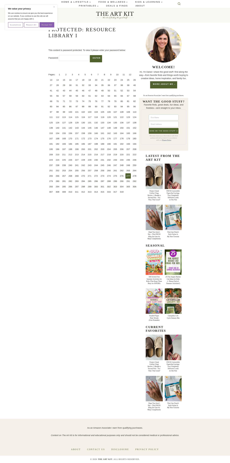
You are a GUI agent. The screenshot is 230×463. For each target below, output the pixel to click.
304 (122, 186)
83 (51, 106)
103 (89, 112)
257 (89, 170)
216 (96, 154)
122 (122, 117)
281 (64, 181)
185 (77, 144)
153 (51, 133)
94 (122, 106)
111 (51, 117)
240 (70, 165)
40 (134, 85)
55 (51, 96)
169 (64, 138)
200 (83, 149)
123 (128, 117)
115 (76, 117)
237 (51, 165)
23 (115, 80)
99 (64, 112)
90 (96, 106)
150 (122, 128)
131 (89, 122)
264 (134, 170)
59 (77, 96)
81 (128, 101)
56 (57, 96)
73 (77, 101)
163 (115, 133)
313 (89, 192)
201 (89, 149)
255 (77, 170)
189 (102, 144)
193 (128, 144)
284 (83, 181)
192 (122, 144)
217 (102, 154)
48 (96, 90)
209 (51, 154)
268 (70, 176)
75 (89, 101)
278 (134, 176)
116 (83, 117)
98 (57, 112)
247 (115, 165)
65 (115, 96)
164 (122, 133)
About (140, 6)
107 (115, 112)
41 (51, 90)
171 (77, 138)
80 (122, 101)
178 (122, 138)
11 (124, 74)
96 (134, 106)
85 (64, 106)
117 (89, 117)
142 (70, 128)
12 (130, 74)
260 (109, 170)
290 (122, 181)
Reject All (31, 25)
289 (115, 181)
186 (83, 144)
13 (51, 80)
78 (109, 101)
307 (51, 192)
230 (96, 160)
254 (70, 170)
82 (134, 101)
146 (96, 128)
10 (117, 74)
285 (89, 181)
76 (96, 101)
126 (57, 122)
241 (77, 165)
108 (122, 112)
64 (109, 96)
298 (83, 186)
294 (57, 186)
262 (122, 170)
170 (70, 138)
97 (51, 112)
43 (64, 90)
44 (70, 90)
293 (51, 186)
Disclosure (120, 449)
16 (70, 80)
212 (70, 154)
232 (109, 160)
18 (83, 80)
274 (109, 176)
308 (57, 192)
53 (128, 90)
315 (102, 192)
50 (109, 90)
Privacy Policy (166, 140)
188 (96, 144)
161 (102, 133)
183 (64, 144)
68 (134, 96)
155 (64, 133)
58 (70, 96)
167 (51, 138)
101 (77, 112)
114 (70, 117)
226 (70, 160)
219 (115, 154)
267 (64, 176)
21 (102, 80)
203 (102, 149)
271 (89, 176)
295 (64, 186)
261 (115, 170)
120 (109, 117)
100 (70, 112)
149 (115, 128)
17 (77, 80)
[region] (31, 17)
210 (57, 154)
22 (109, 80)
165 (128, 133)
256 (83, 170)
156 (70, 133)
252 (57, 170)
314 (96, 192)
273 (102, 176)
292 (134, 181)
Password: (53, 58)
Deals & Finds (117, 6)
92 (109, 106)
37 (115, 85)
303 (115, 186)
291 (128, 181)
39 (128, 85)
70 (57, 101)
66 (122, 96)
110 (134, 112)
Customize (15, 25)
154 (57, 133)
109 (128, 112)
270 (83, 176)
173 (89, 138)
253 (64, 170)
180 (134, 138)
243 (89, 165)
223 (51, 160)
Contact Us (96, 449)
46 (83, 90)
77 (102, 101)
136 (122, 122)
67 (128, 96)
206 (122, 149)
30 (70, 85)
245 (102, 165)
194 (134, 144)
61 (89, 96)
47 (89, 90)
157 (77, 133)
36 (109, 85)
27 (51, 85)
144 (83, 128)
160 (96, 133)
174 (96, 138)
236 (134, 160)
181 (51, 144)
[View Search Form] (179, 3)
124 (134, 117)
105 (102, 112)
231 (102, 160)
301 (102, 186)
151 (128, 128)
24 (122, 80)
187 (89, 144)
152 (134, 128)
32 (83, 85)
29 (64, 85)
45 (77, 90)
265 (51, 176)
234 (122, 160)
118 (96, 117)
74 (83, 101)
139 (51, 128)
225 (64, 160)
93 (115, 106)
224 (57, 160)
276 (122, 176)
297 (77, 186)
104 (96, 112)
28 (57, 85)
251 (51, 170)
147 (102, 128)
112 (57, 117)
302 (109, 186)
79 (115, 101)
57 (64, 96)
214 (83, 154)
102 (83, 112)
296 (70, 186)
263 (128, 170)
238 (57, 165)
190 (109, 144)
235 (128, 160)
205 (115, 149)
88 (83, 106)
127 (64, 122)
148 (109, 128)
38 (122, 85)
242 (83, 165)
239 (64, 165)
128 (70, 122)
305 (128, 186)
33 (89, 85)
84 (57, 106)
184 (70, 144)
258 (96, 170)
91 (102, 106)
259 (102, 170)
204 (109, 149)
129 (77, 122)
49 (102, 90)
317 (115, 192)
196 (57, 149)
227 (77, 160)
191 (115, 144)
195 (51, 149)
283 (77, 181)
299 (89, 186)
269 (77, 176)
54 (134, 90)
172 (83, 138)
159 (89, 133)
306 (134, 186)
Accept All (47, 25)
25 (128, 80)
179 (128, 138)
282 (70, 181)
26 (134, 80)
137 (128, 122)
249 (128, 165)
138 (134, 122)
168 (57, 138)
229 (89, 160)
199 (77, 149)
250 (134, 165)
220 (122, 154)
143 (77, 128)
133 (102, 122)
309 (64, 192)
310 (70, 192)
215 (89, 154)
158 (83, 133)
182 (57, 144)
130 (83, 122)
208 (134, 149)
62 (96, 96)
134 (109, 122)
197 (64, 149)
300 (96, 186)
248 (122, 165)
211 (64, 154)
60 (83, 96)
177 (115, 138)
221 (128, 154)
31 (77, 85)
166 (134, 133)
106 (109, 112)
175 (102, 138)
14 (57, 80)
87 (77, 106)
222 (134, 154)
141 (64, 128)
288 (109, 181)
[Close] (55, 6)
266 (57, 176)
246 (109, 165)
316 (109, 192)
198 (70, 149)
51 (115, 90)
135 (115, 122)
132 (96, 122)
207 (128, 149)
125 (51, 122)
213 (77, 154)
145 (89, 128)
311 (76, 192)
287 (102, 181)
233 (115, 160)
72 (70, 101)
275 (115, 176)
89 (89, 106)
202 (96, 149)
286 (96, 181)
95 (128, 106)
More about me (163, 84)
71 (64, 101)
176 (109, 138)
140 (57, 128)
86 (70, 106)
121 (115, 117)
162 (109, 133)
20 (96, 80)
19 (89, 80)
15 (64, 80)
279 (51, 181)
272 (96, 176)
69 (51, 101)
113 (64, 117)
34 (96, 85)
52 (122, 90)
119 (102, 117)
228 (83, 160)
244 (96, 165)
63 (102, 96)
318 (122, 192)
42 (57, 90)
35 (102, 85)
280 (57, 181)
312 (83, 192)
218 (109, 154)
